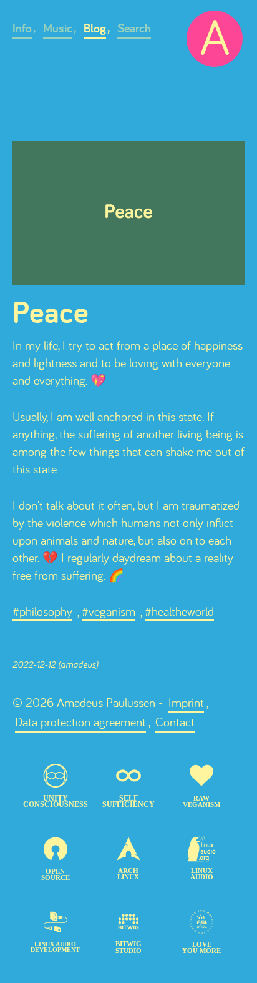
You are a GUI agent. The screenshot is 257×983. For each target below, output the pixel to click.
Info (22, 28)
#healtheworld (179, 611)
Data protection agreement (80, 721)
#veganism (108, 611)
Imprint (186, 702)
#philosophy (42, 611)
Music (57, 28)
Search (134, 28)
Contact (175, 721)
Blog (95, 28)
